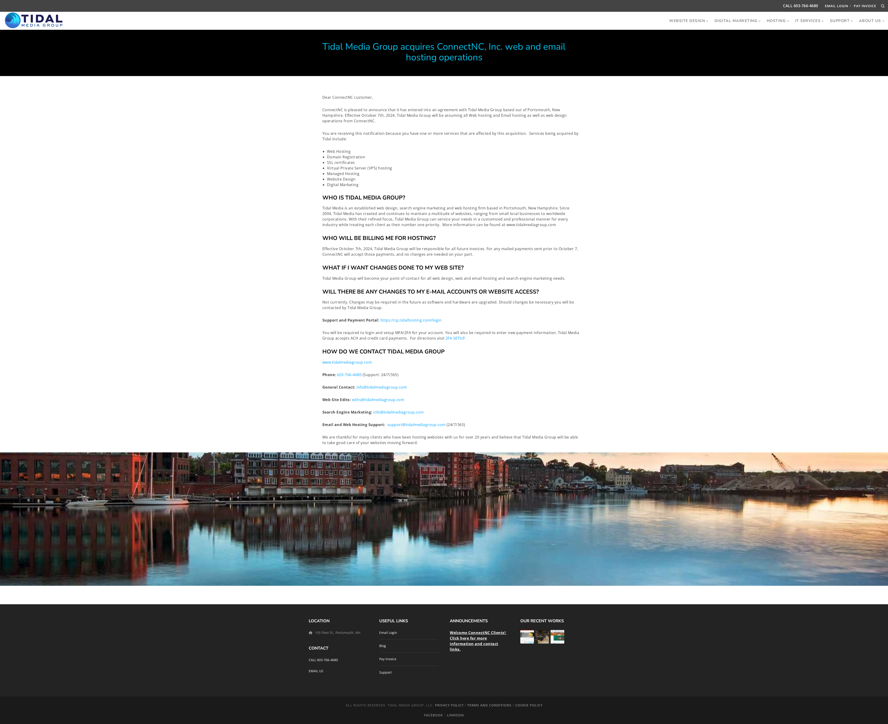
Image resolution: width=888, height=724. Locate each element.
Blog (382, 646)
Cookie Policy (529, 705)
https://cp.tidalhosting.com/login (411, 320)
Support (385, 672)
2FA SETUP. (456, 338)
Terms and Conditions (489, 705)
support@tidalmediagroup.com (416, 424)
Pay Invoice (865, 6)
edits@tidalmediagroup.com (378, 399)
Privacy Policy (449, 705)
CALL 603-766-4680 (323, 660)
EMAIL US (316, 671)
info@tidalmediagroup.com (381, 387)
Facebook (433, 715)
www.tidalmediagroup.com (347, 362)
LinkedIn (455, 715)
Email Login (836, 6)
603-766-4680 (806, 5)
